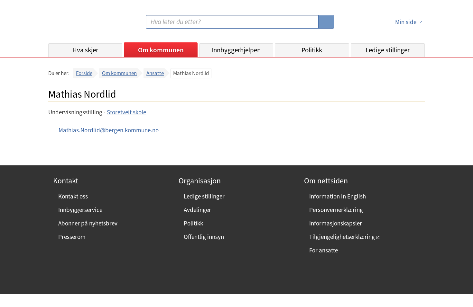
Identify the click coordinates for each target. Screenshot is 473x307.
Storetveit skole (126, 112)
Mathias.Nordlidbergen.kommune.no (109, 130)
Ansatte (155, 73)
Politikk (311, 50)
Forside (84, 73)
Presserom (72, 237)
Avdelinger (197, 210)
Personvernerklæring (336, 210)
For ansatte (323, 250)
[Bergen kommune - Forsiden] (74, 24)
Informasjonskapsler (335, 223)
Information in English (337, 196)
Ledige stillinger (388, 50)
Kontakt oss (73, 196)
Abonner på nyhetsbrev (87, 223)
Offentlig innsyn (204, 237)
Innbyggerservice (80, 210)
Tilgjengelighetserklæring (342, 237)
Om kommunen (161, 50)
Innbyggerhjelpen (236, 50)
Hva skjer (85, 50)
